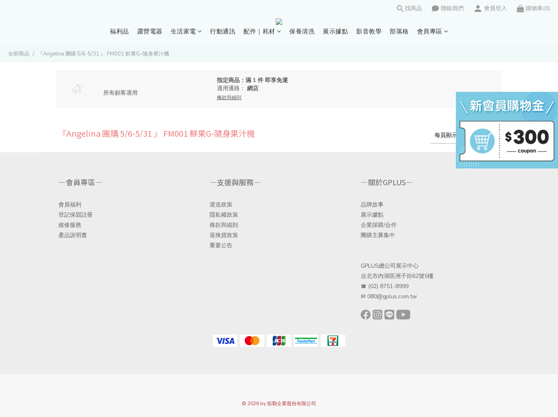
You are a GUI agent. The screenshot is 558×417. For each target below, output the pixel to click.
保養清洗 (302, 31)
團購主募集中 (378, 235)
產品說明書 (72, 235)
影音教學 (369, 31)
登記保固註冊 (75, 215)
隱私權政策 (224, 215)
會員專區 (429, 31)
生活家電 (183, 31)
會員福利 (69, 204)
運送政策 (221, 204)
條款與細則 (224, 225)
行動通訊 (222, 31)
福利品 (119, 31)
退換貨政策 (224, 235)
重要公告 (221, 245)
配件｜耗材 (259, 31)
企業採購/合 (376, 225)
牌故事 (375, 204)
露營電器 (150, 31)
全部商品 (18, 54)
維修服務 (69, 225)
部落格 (399, 31)
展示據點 (335, 31)
